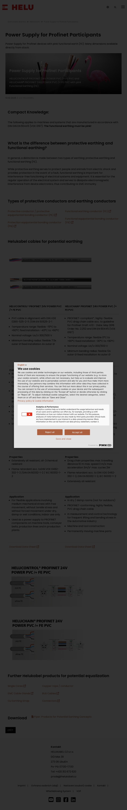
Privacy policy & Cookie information (35, 401)
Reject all (49, 432)
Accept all (77, 432)
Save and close (63, 439)
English (21, 365)
